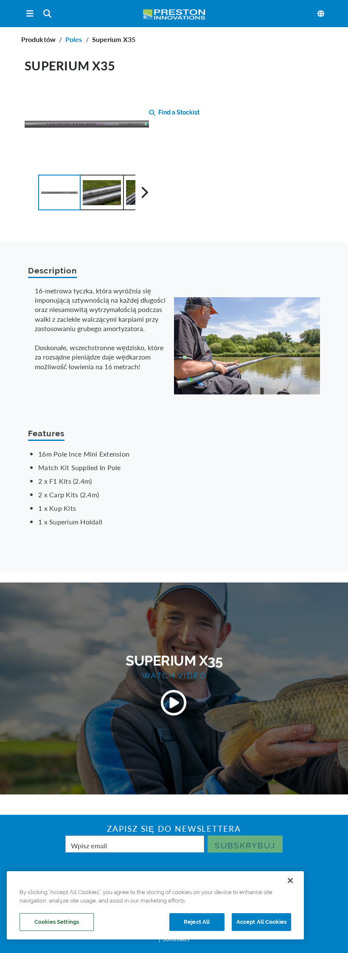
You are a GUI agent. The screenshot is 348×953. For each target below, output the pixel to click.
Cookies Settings (56, 922)
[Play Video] (174, 703)
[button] (59, 192)
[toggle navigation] (30, 14)
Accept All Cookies (261, 922)
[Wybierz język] (321, 13)
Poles (73, 39)
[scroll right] (144, 192)
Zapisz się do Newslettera (174, 828)
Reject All (197, 922)
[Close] (290, 880)
